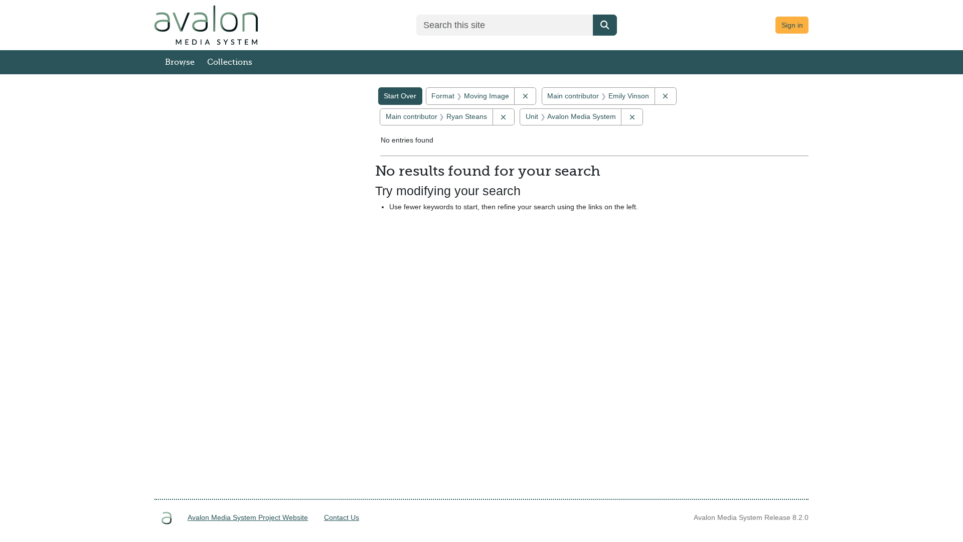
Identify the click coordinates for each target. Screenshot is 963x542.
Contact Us (341, 517)
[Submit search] (605, 25)
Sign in (792, 25)
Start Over (400, 96)
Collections (229, 62)
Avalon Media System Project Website (248, 517)
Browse (180, 62)
